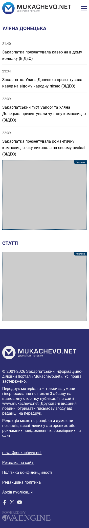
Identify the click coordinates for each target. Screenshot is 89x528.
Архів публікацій (17, 492)
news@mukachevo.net (22, 452)
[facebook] (4, 503)
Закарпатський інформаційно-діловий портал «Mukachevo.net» (42, 374)
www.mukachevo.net (20, 403)
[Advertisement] (44, 194)
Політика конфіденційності (27, 472)
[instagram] (12, 503)
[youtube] (19, 503)
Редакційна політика (21, 482)
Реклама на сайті (18, 462)
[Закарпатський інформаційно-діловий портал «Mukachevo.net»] (36, 8)
